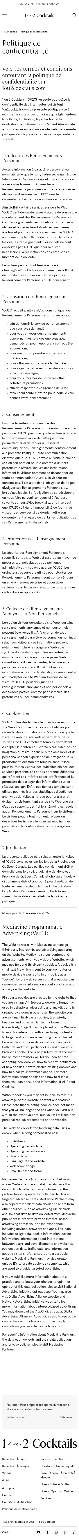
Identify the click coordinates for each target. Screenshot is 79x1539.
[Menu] (4, 15)
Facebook (47, 1532)
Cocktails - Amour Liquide (57, 1466)
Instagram (56, 1532)
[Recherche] (74, 15)
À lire (5, 1480)
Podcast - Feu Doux (53, 1459)
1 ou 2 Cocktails (9, 32)
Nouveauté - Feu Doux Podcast (39, 4)
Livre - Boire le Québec (56, 1484)
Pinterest (65, 1532)
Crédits (6, 1532)
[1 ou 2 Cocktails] (39, 15)
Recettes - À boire (14, 1459)
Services (46, 1498)
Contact (7, 1495)
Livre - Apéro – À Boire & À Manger (58, 1475)
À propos (8, 1488)
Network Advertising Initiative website (29, 1301)
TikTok (74, 1532)
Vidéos (6, 1473)
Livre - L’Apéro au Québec (57, 1491)
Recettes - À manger (15, 1466)
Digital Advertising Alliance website (34, 1296)
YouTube (39, 1532)
